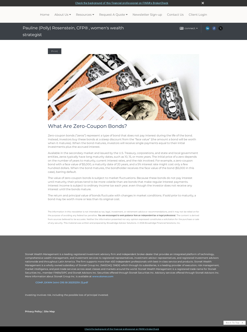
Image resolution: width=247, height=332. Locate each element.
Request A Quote (112, 15)
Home (44, 15)
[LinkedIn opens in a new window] (207, 29)
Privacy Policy (33, 311)
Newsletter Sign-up (147, 15)
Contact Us (175, 15)
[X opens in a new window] (221, 29)
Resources (84, 15)
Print (54, 51)
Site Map (49, 311)
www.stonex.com (102, 276)
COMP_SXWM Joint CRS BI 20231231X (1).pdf (61, 282)
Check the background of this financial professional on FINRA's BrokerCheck (121, 3)
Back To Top (233, 322)
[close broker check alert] (202, 3)
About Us (61, 15)
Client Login (198, 15)
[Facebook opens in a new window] (214, 29)
